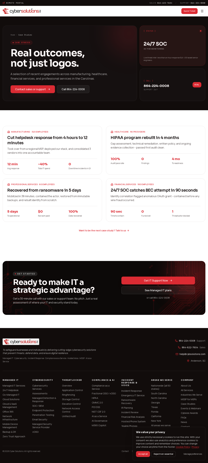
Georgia (155, 402)
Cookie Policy (183, 446)
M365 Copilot (99, 425)
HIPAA (95, 398)
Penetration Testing (43, 414)
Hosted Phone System (133, 421)
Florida (154, 411)
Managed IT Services (14, 385)
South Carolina (159, 393)
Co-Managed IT (11, 394)
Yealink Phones (129, 426)
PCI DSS (96, 407)
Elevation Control (71, 403)
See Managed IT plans (158, 290)
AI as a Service (99, 416)
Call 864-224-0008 (73, 89)
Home (13, 35)
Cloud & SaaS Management (10, 405)
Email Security (39, 419)
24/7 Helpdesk (11, 390)
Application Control (72, 390)
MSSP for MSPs (189, 399)
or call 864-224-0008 (158, 297)
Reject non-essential (163, 454)
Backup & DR (9, 431)
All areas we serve (161, 425)
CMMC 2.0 (97, 402)
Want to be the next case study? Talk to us (102, 230)
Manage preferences (193, 454)
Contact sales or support (30, 89)
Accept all (143, 454)
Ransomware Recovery (128, 401)
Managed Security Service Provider (42, 425)
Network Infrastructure (10, 418)
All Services (187, 390)
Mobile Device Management (10, 425)
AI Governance (99, 420)
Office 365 (8, 411)
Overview (67, 385)
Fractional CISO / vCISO (104, 393)
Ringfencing (68, 394)
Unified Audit (69, 416)
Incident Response (131, 390)
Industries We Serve (191, 394)
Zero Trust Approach (14, 436)
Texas (154, 407)
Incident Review (129, 412)
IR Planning (127, 407)
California (156, 416)
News (184, 422)
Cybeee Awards (189, 412)
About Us (186, 385)
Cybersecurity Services (40, 387)
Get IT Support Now (156, 280)
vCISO (35, 431)
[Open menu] (202, 11)
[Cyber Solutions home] (22, 11)
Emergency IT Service (133, 395)
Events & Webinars (191, 408)
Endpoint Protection (43, 410)
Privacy (195, 446)
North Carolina (159, 398)
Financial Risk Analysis (133, 416)
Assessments (39, 393)
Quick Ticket (189, 11)
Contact (185, 426)
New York (156, 420)
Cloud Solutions (11, 399)
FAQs (183, 417)
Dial (197, 85)
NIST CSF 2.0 (98, 411)
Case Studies (188, 403)
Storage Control (70, 399)
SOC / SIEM (38, 405)
